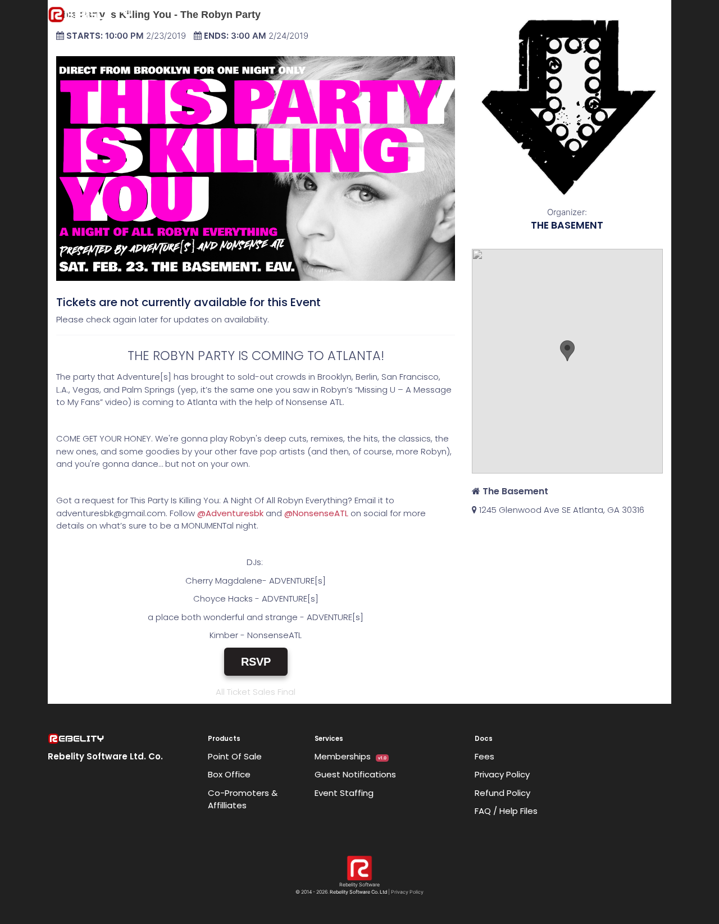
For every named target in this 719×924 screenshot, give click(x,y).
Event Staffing (344, 793)
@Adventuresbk (230, 513)
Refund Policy (502, 793)
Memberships (350, 756)
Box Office (229, 774)
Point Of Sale (235, 756)
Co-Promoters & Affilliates (242, 799)
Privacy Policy (502, 774)
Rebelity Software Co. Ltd (358, 892)
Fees (484, 756)
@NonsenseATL (316, 513)
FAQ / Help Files (506, 811)
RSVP (256, 661)
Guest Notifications (355, 774)
